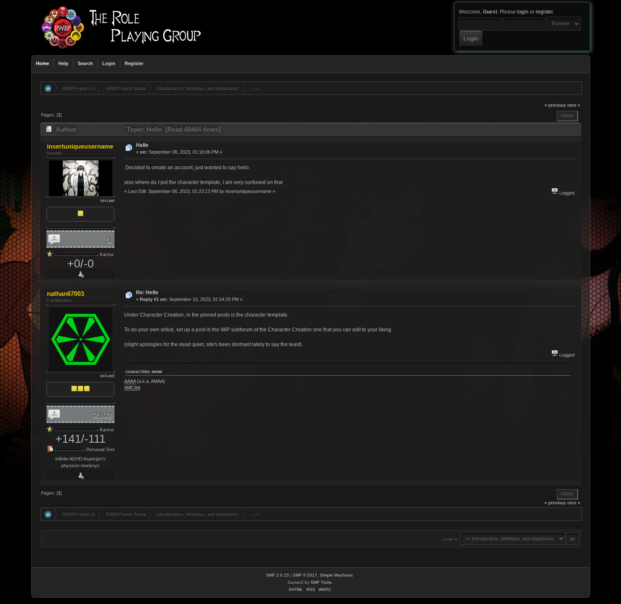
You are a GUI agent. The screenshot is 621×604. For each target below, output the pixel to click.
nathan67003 (65, 293)
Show (157, 372)
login (522, 12)
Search (85, 63)
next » (573, 105)
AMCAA (132, 387)
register (544, 12)
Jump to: (450, 538)
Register (134, 63)
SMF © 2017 (305, 575)
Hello (142, 145)
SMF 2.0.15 (277, 575)
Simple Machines (336, 575)
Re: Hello (147, 292)
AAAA (130, 381)
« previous (555, 105)
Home (42, 63)
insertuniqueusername (80, 146)
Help (63, 63)
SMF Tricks (321, 582)
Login (108, 63)
